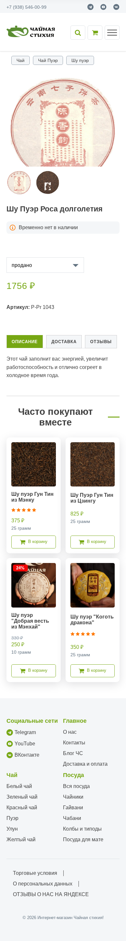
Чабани (72, 818)
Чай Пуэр (48, 60)
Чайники (73, 797)
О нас (70, 732)
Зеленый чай (21, 797)
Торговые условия (35, 873)
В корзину (37, 541)
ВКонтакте (27, 755)
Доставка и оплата (85, 764)
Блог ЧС (73, 753)
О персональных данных (42, 883)
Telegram (25, 732)
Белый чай (19, 786)
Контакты (74, 742)
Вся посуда (76, 786)
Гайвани (73, 807)
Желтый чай (21, 839)
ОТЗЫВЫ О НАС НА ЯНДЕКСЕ (51, 894)
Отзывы (101, 341)
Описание (25, 341)
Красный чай (21, 807)
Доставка (64, 341)
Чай (20, 60)
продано (22, 265)
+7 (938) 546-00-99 (26, 7)
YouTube (25, 743)
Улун (12, 829)
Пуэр (12, 818)
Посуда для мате (83, 839)
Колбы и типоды (82, 829)
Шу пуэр (80, 60)
